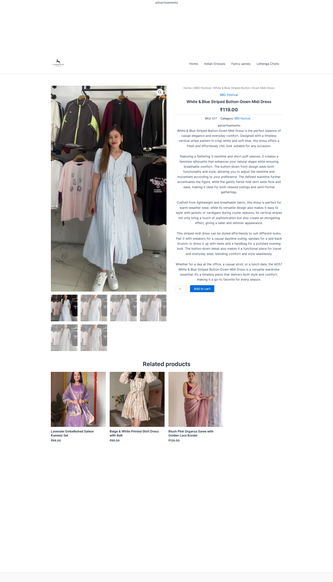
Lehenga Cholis (268, 64)
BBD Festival (202, 88)
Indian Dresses (214, 64)
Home (193, 64)
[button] (159, 92)
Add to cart (202, 289)
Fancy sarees (241, 64)
